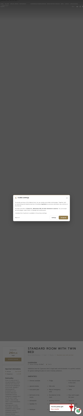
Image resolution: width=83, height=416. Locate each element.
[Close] (67, 198)
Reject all (17, 217)
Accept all (63, 217)
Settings (54, 217)
